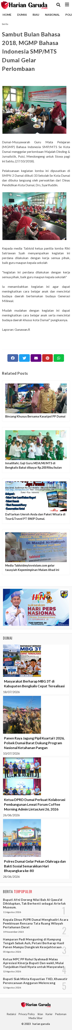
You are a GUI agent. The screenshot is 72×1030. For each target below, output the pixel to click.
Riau (36, 14)
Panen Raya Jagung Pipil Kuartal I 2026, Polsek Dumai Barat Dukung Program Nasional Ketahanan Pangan (34, 743)
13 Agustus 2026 (12, 971)
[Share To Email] (36, 358)
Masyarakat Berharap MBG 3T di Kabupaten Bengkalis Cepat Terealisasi (34, 683)
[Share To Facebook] (12, 358)
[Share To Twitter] (24, 358)
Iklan (40, 1014)
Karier (49, 1014)
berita (5, 23)
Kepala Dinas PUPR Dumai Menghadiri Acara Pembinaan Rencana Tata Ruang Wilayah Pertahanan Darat (35, 923)
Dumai (22, 14)
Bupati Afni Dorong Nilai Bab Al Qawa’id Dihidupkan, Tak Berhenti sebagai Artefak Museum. (34, 903)
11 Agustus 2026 (12, 912)
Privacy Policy (27, 1014)
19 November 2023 (13, 931)
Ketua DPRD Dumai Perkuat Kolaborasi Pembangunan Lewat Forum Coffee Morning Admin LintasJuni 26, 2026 (34, 804)
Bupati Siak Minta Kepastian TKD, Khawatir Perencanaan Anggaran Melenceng (35, 980)
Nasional (52, 14)
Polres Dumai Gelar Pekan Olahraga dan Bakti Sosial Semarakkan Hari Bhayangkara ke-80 (35, 866)
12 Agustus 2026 (12, 987)
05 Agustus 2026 (12, 951)
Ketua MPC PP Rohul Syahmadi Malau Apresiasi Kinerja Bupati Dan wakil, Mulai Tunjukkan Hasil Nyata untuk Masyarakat (33, 963)
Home (7, 14)
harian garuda (41, 1023)
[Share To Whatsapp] (59, 358)
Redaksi (11, 1014)
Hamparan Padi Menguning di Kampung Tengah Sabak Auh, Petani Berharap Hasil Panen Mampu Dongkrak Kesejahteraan (33, 943)
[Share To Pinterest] (47, 358)
